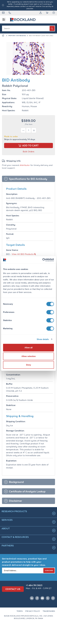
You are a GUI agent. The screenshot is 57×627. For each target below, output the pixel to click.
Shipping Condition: (16, 421)
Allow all (28, 347)
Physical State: (9, 98)
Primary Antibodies (17, 35)
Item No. (6, 90)
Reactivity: (7, 106)
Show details (43, 339)
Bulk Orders (28, 151)
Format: (10, 234)
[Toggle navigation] (4, 19)
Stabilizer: (11, 405)
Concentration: (13, 374)
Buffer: (9, 384)
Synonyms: (11, 203)
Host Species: (9, 110)
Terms (20, 611)
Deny (28, 365)
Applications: (8, 102)
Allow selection (28, 356)
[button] (53, 13)
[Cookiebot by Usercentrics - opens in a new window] (42, 260)
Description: (12, 194)
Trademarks (49, 611)
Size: (4, 94)
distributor (25, 165)
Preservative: (12, 396)
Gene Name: (12, 250)
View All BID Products (22, 254)
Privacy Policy (32, 611)
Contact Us (12, 589)
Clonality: (11, 225)
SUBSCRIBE (49, 570)
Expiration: (11, 460)
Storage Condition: (15, 430)
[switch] (50, 312)
